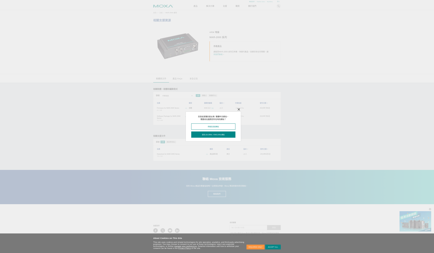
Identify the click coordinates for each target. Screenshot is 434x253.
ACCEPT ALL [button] (273, 247)
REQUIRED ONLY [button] (255, 247)
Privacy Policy (184, 248)
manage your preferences (185, 246)
